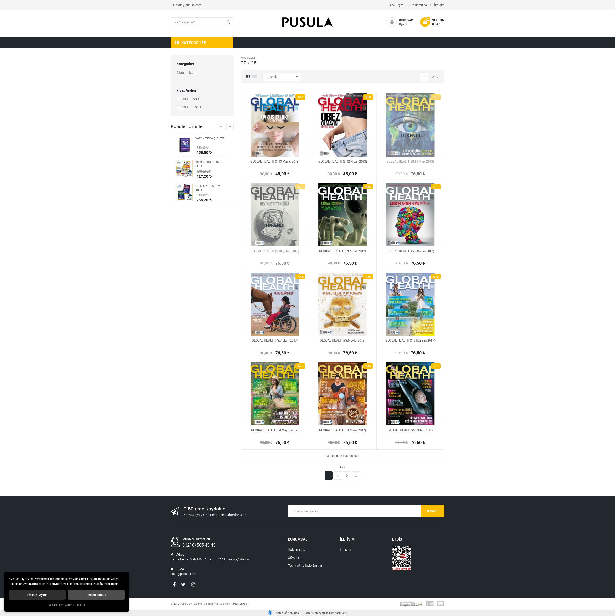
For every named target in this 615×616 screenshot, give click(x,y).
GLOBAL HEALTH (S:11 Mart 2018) (410, 161)
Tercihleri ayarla (37, 595)
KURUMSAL (297, 539)
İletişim (439, 5)
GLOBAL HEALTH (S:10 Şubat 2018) (274, 251)
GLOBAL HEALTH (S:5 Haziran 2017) (410, 340)
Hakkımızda (419, 5)
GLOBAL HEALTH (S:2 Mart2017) (410, 430)
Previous (230, 126)
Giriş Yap (406, 20)
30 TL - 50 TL (191, 99)
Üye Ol (403, 24)
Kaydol (432, 511)
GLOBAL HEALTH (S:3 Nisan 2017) (342, 430)
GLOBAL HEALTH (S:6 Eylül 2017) (342, 340)
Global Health (187, 72)
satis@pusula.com (188, 5)
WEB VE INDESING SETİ (208, 164)
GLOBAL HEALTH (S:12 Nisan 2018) (342, 161)
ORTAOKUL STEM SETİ (207, 187)
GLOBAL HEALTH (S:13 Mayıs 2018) (274, 161)
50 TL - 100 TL (192, 107)
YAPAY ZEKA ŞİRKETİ (210, 138)
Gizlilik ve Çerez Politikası (68, 605)
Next (220, 126)
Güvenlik (294, 557)
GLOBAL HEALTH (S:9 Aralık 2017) (342, 251)
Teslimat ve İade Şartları (305, 565)
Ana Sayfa (396, 5)
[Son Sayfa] (356, 475)
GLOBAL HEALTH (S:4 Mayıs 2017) (274, 430)
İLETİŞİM (347, 539)
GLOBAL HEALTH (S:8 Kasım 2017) (410, 251)
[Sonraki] (437, 77)
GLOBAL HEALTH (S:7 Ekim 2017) (275, 340)
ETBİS (397, 539)
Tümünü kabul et (96, 595)
